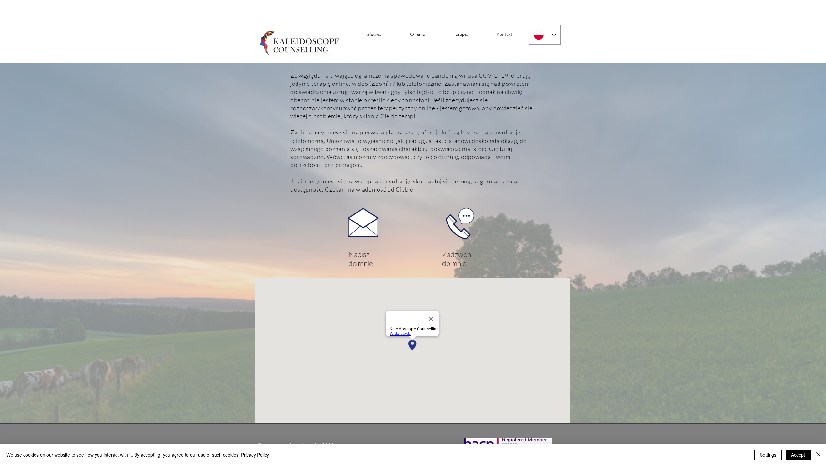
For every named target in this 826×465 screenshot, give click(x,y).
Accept (798, 454)
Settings (768, 454)
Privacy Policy (255, 454)
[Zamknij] (818, 455)
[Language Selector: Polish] (545, 35)
